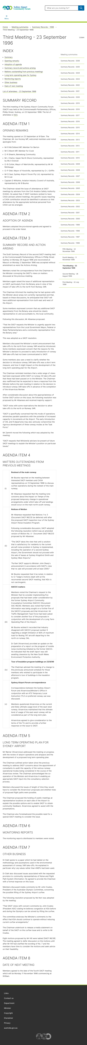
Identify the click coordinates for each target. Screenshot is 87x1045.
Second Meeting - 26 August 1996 (70, 275)
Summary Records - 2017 (70, 115)
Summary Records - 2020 (70, 97)
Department (9, 1003)
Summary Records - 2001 (70, 213)
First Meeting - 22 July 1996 (71, 283)
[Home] (22, 8)
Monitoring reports (13, 79)
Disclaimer (8, 1018)
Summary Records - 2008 (70, 170)
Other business (11, 82)
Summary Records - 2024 (70, 73)
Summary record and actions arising (20, 68)
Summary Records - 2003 (70, 200)
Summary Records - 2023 (70, 79)
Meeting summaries (20, 27)
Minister (7, 1008)
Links (6, 993)
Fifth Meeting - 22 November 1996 (69, 250)
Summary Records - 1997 (70, 237)
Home (5, 27)
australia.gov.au (10, 1028)
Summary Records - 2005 (70, 188)
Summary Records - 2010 (70, 158)
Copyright (8, 1013)
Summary (9, 57)
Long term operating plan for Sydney (20, 75)
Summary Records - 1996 (43, 27)
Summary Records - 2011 (70, 152)
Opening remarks (12, 61)
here (15, 115)
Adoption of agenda (13, 64)
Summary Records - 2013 (70, 140)
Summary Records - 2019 (70, 103)
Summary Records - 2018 (70, 109)
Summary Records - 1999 (70, 225)
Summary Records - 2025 (70, 67)
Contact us (8, 998)
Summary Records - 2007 (70, 176)
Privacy (7, 1023)
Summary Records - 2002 (70, 206)
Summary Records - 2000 (70, 219)
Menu (7, 18)
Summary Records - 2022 (70, 85)
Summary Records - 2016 (70, 121)
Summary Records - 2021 (70, 91)
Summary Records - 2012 (70, 146)
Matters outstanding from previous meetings (24, 71)
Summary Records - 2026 (70, 61)
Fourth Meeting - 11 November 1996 (70, 258)
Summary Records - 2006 (70, 182)
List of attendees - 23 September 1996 (19, 91)
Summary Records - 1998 (70, 231)
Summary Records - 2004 (70, 194)
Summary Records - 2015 (70, 127)
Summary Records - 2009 (70, 164)
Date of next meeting (14, 86)
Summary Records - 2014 (70, 133)
